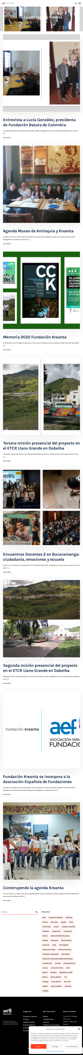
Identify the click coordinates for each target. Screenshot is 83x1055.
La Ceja (45, 968)
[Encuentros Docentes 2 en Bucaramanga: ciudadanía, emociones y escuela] (41, 507)
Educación (54, 940)
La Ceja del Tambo (57, 968)
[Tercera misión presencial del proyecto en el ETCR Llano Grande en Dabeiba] (41, 396)
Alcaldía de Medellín (56, 917)
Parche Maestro (56, 977)
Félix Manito (66, 954)
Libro (68, 968)
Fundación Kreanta (65, 949)
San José (67, 981)
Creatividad (67, 931)
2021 (44, 917)
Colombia (46, 931)
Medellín (53, 972)
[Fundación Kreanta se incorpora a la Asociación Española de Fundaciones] (41, 730)
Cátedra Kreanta (29, 1022)
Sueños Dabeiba (56, 986)
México (45, 977)
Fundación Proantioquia (50, 954)
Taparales (68, 986)
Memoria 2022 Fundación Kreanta (35, 337)
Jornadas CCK (47, 963)
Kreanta (57, 963)
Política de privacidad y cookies (55, 1051)
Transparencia (48, 1019)
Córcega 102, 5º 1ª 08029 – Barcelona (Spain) (70, 1020)
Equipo (45, 1016)
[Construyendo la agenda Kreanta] (41, 841)
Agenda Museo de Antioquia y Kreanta (38, 231)
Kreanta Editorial (69, 963)
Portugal (45, 981)
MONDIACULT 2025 (66, 972)
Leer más (6, 137)
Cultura (45, 936)
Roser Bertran (56, 981)
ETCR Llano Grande (49, 949)
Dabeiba (45, 940)
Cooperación (56, 931)
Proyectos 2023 (28, 1031)
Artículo (45, 922)
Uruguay (45, 991)
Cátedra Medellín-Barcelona (60, 936)
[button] (79, 1029)
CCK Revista (47, 927)
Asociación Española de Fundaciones (10, 1023)
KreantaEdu (27, 1028)
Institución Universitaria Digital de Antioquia (57, 959)
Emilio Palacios (66, 940)
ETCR (54, 945)
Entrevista (46, 945)
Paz (65, 977)
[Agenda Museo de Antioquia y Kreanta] (41, 184)
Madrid (45, 972)
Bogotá (63, 922)
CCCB (71, 922)
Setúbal (45, 986)
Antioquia (69, 917)
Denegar (55, 1046)
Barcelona (54, 922)
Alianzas (46, 1022)
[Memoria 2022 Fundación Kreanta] (41, 290)
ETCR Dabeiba (63, 945)
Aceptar (38, 1046)
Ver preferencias (72, 1046)
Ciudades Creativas (68, 927)
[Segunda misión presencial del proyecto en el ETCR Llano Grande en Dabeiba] (41, 618)
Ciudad (56, 927)
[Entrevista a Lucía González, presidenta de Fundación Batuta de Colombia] (41, 73)
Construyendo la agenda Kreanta (33, 887)
